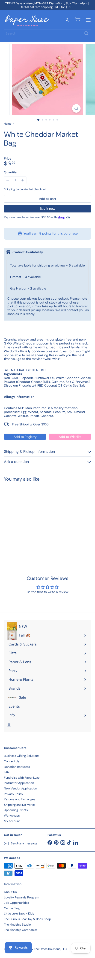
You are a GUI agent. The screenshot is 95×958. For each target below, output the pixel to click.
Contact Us (11, 761)
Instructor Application (19, 783)
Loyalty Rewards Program (21, 897)
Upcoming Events (16, 810)
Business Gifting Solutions (21, 756)
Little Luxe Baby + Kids (19, 913)
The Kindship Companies (21, 930)
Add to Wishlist (70, 437)
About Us (10, 892)
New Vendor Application (20, 788)
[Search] (86, 33)
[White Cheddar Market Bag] (32, 519)
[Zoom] (76, 108)
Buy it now (47, 209)
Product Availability (27, 252)
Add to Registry (25, 437)
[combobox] (47, 33)
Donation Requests (17, 767)
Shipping (9, 189)
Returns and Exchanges (19, 799)
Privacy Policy (13, 794)
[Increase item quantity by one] (23, 180)
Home (8, 123)
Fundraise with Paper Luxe (21, 778)
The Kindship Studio (17, 924)
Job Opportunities (16, 903)
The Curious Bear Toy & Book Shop (27, 919)
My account (12, 821)
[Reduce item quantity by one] (8, 180)
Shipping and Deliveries (20, 805)
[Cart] (77, 20)
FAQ (6, 772)
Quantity (10, 172)
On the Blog (12, 908)
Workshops (12, 815)
